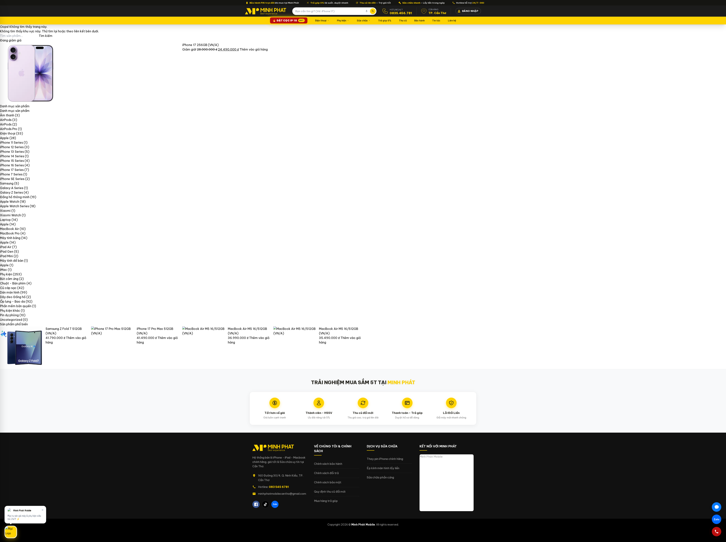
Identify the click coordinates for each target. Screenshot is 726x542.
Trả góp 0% (384, 20)
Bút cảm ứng (9, 279)
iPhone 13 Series (12, 151)
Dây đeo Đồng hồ (13, 297)
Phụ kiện (341, 20)
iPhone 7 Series (11, 174)
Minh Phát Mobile (431, 456)
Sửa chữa (362, 20)
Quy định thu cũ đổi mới (329, 491)
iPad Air (5, 247)
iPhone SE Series (12, 179)
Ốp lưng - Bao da (12, 301)
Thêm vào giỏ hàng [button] (254, 49)
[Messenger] (716, 507)
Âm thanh (7, 115)
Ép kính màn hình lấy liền (383, 468)
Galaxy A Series (11, 188)
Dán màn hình (9, 292)
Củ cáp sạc (8, 288)
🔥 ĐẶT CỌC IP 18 (288, 20)
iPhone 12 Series (12, 147)
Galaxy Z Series (11, 192)
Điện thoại (320, 20)
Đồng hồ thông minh (14, 197)
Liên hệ (452, 20)
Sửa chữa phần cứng (380, 477)
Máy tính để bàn (11, 260)
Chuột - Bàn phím (13, 283)
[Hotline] (716, 531)
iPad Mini (6, 256)
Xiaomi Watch (10, 215)
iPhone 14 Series (12, 156)
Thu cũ (403, 20)
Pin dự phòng (9, 315)
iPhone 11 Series (11, 142)
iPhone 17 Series (12, 170)
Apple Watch (9, 201)
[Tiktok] (265, 504)
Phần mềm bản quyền (15, 306)
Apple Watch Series (14, 206)
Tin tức (436, 20)
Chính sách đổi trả (326, 473)
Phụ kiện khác (10, 310)
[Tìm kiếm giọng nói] (366, 11)
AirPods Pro (8, 129)
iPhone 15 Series (12, 161)
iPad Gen (6, 251)
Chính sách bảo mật (327, 482)
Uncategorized (11, 320)
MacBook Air (9, 229)
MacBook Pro (10, 233)
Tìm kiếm (45, 36)
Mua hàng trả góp (326, 501)
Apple (4, 138)
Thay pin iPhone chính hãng (385, 459)
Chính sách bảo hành (328, 464)
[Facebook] (256, 504)
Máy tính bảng (10, 238)
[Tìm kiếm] (373, 11)
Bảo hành (419, 20)
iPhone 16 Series (12, 165)
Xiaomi (5, 211)
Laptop (5, 220)
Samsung (6, 183)
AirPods (6, 120)
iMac (3, 270)
